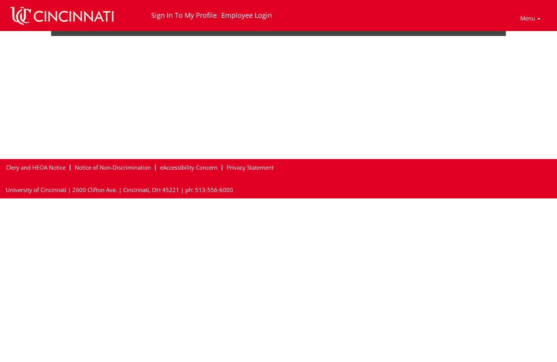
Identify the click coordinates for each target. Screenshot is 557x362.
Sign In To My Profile (184, 15)
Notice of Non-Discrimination (113, 167)
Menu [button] (528, 18)
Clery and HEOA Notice (36, 167)
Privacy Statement (250, 167)
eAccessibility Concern (188, 167)
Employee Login (246, 15)
